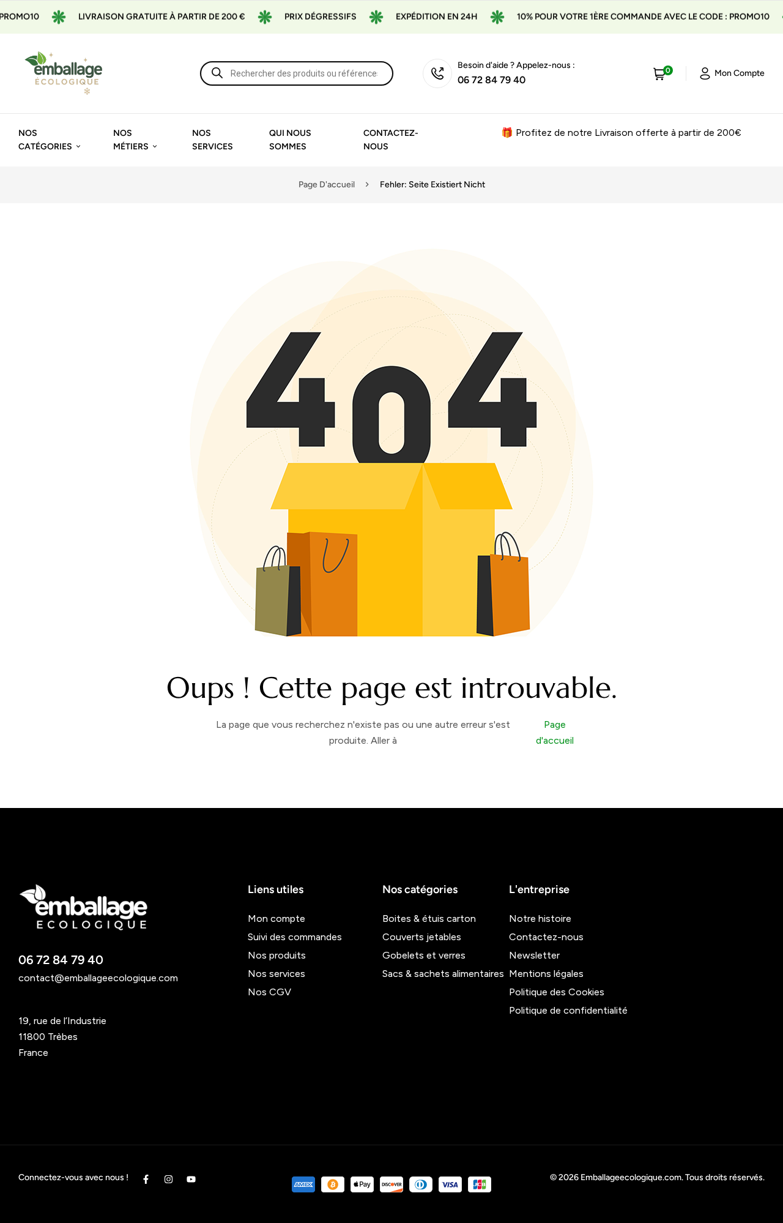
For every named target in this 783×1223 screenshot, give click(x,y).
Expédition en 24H (422, 17)
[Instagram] (168, 1179)
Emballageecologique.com (631, 1177)
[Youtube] (191, 1179)
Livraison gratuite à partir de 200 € (147, 17)
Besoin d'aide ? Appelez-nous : (516, 65)
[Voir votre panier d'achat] (659, 73)
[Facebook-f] (146, 1179)
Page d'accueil (327, 184)
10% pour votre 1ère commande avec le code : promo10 (628, 17)
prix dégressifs (306, 17)
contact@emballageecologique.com (98, 978)
